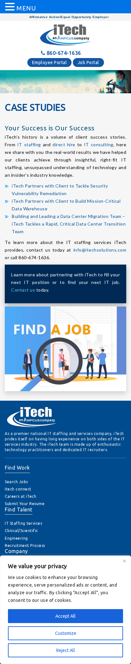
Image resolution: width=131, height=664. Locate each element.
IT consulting (99, 144)
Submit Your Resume (25, 504)
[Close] (124, 561)
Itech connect (18, 489)
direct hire (63, 144)
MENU (26, 8)
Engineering (16, 538)
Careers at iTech (20, 496)
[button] (11, 6)
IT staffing (29, 144)
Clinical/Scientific (21, 531)
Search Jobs (16, 482)
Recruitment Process (25, 545)
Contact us (23, 290)
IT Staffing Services (23, 523)
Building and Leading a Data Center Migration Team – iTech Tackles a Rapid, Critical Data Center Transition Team (69, 224)
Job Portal (88, 62)
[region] (65, 610)
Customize (65, 633)
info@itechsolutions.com (100, 250)
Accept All (65, 616)
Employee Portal (49, 62)
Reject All (65, 650)
